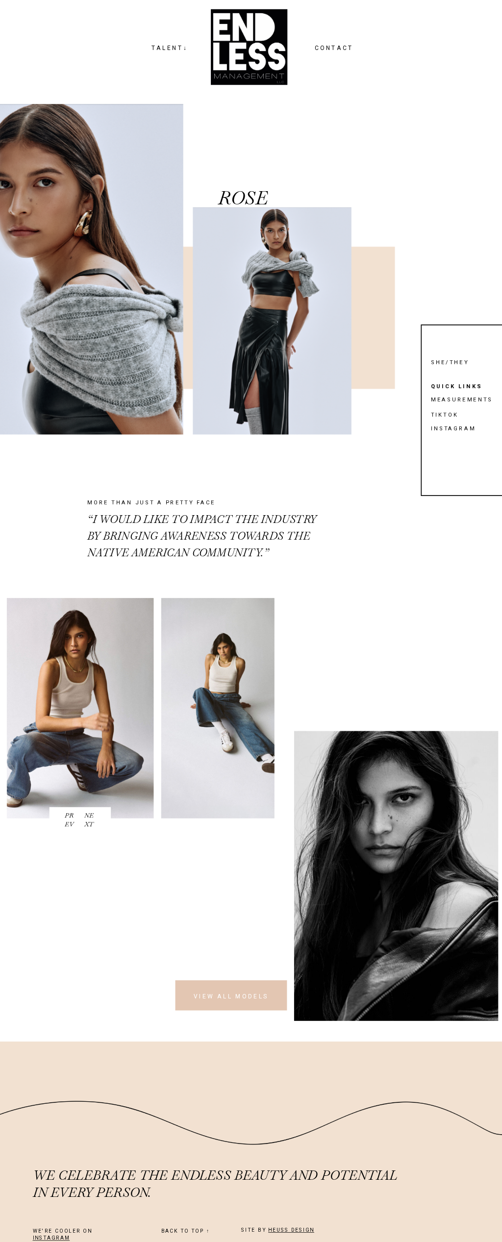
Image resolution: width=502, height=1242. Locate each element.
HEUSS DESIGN (291, 1230)
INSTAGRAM (51, 1238)
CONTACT (334, 47)
